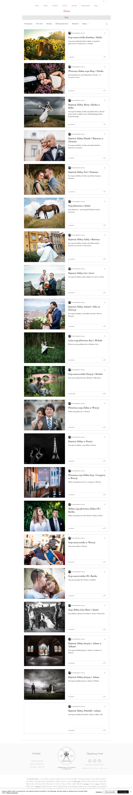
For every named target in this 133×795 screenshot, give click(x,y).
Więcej (84, 24)
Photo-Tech (39, 24)
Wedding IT (75, 24)
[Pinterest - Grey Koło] (99, 761)
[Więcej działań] (105, 33)
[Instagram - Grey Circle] (94, 761)
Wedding (49, 24)
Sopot (97, 784)
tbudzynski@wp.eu (37, 764)
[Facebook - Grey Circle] (90, 761)
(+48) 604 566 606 (36, 761)
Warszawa (77, 781)
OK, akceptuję (123, 792)
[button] (107, 24)
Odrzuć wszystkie (110, 792)
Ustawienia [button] (99, 792)
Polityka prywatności (12, 793)
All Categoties (28, 24)
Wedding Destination (61, 24)
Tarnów (37, 786)
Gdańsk (86, 784)
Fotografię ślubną (33, 779)
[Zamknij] (131, 792)
